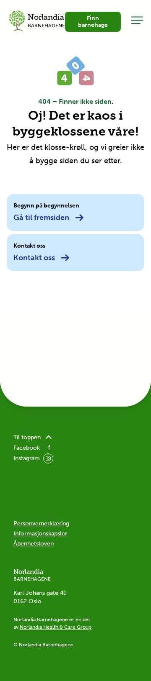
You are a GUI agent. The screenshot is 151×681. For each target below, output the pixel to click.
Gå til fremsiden (41, 217)
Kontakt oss (34, 257)
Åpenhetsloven (33, 543)
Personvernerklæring (41, 523)
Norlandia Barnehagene (46, 645)
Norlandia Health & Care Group (55, 627)
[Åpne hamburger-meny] (137, 20)
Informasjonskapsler (40, 533)
